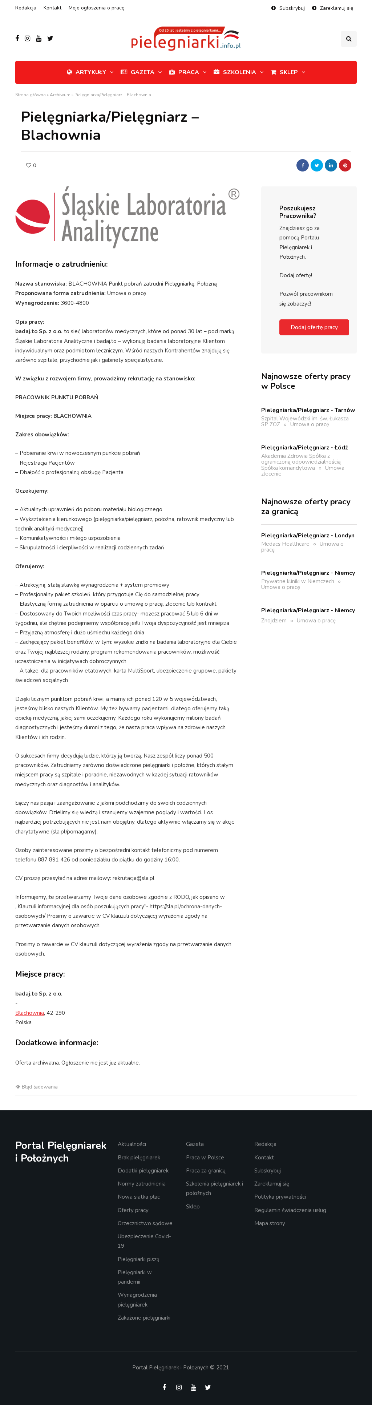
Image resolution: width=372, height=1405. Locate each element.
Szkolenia (239, 72)
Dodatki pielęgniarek (143, 1170)
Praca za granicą (206, 1170)
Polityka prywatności (280, 1196)
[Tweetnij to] (317, 165)
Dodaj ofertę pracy (314, 327)
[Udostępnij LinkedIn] (331, 165)
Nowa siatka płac (139, 1196)
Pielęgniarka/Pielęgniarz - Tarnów (308, 410)
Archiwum (60, 95)
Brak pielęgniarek (139, 1157)
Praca (188, 72)
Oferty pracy (133, 1210)
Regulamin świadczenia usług (290, 1210)
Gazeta (142, 72)
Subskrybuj (292, 8)
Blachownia (29, 1013)
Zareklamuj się (336, 8)
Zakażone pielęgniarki (144, 1317)
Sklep (289, 72)
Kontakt (52, 7)
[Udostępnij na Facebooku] (302, 165)
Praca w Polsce (205, 1157)
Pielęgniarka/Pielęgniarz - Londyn (308, 536)
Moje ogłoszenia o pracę (96, 7)
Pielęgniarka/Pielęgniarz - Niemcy (308, 573)
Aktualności (132, 1144)
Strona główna (30, 95)
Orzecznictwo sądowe (145, 1223)
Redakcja (25, 7)
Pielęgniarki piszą (138, 1259)
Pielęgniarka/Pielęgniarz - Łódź (304, 448)
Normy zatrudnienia (142, 1183)
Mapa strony (269, 1223)
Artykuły (91, 72)
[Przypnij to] (345, 165)
